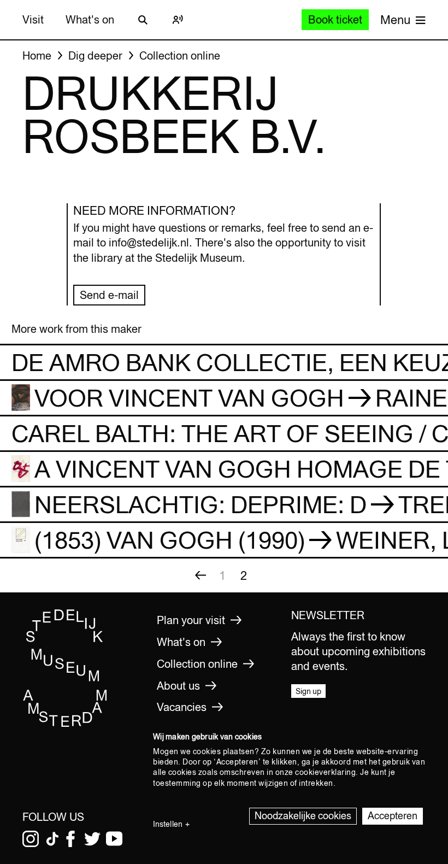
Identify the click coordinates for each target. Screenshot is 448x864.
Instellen (167, 824)
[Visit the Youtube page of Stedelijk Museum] (114, 839)
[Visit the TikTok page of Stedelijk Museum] (52, 839)
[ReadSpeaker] (178, 20)
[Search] (143, 20)
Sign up (308, 691)
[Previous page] (200, 575)
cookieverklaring (325, 772)
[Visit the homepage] (65, 724)
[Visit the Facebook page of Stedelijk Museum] (70, 839)
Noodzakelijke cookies (303, 815)
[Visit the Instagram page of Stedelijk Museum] (30, 839)
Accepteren (392, 815)
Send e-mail (109, 295)
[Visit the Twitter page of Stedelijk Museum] (92, 839)
